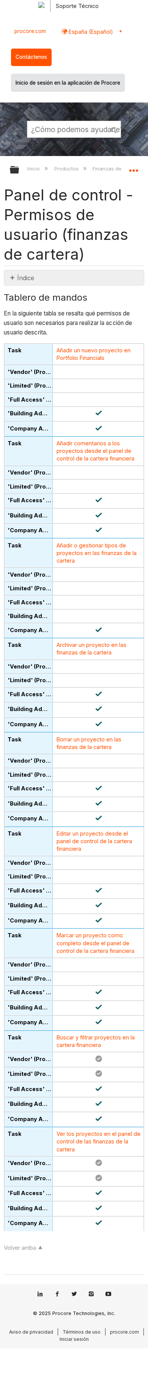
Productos (67, 169)
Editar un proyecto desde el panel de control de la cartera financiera (94, 841)
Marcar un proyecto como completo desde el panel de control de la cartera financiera (95, 943)
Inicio (34, 169)
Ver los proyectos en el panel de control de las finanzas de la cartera (98, 1141)
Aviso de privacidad (31, 1332)
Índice (25, 278)
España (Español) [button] (90, 31)
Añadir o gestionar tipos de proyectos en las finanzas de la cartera (97, 553)
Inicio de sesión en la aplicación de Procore (68, 83)
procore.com (30, 31)
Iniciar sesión (74, 1339)
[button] (114, 129)
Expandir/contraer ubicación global (133, 167)
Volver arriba (20, 1247)
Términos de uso (82, 1332)
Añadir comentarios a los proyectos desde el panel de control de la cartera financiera (95, 451)
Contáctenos (31, 57)
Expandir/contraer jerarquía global (19, 170)
